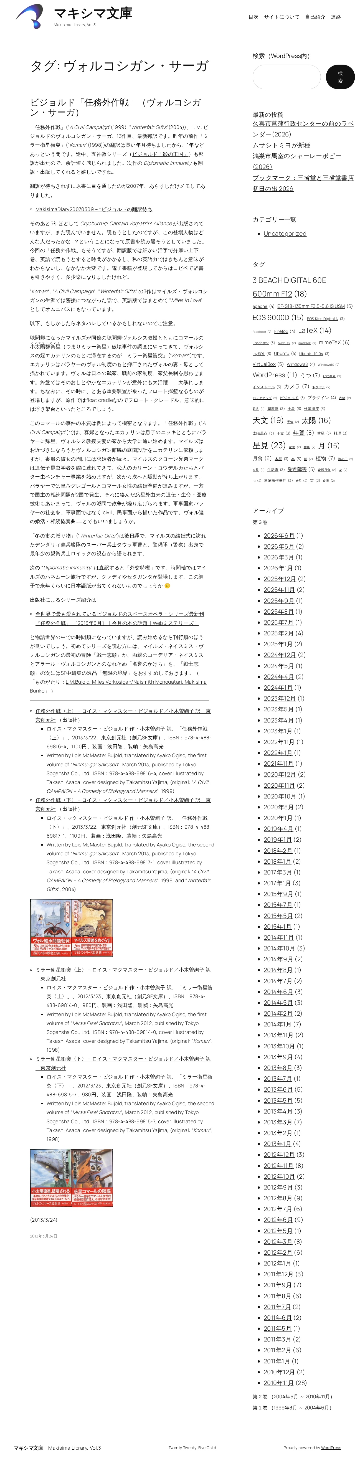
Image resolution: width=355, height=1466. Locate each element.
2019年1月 (278, 839)
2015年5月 (278, 916)
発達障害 (301, 469)
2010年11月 (279, 1383)
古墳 (345, 398)
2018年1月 (277, 861)
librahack (264, 342)
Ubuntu (285, 353)
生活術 (276, 469)
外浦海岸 (314, 408)
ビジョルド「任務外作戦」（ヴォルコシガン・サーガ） (115, 107)
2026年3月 (279, 557)
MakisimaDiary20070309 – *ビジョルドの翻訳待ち (94, 209)
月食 (262, 458)
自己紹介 (315, 16)
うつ (310, 375)
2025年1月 (278, 644)
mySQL (262, 353)
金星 (302, 481)
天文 (269, 420)
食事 (329, 481)
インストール (267, 386)
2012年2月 (278, 1252)
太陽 (317, 420)
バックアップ (265, 398)
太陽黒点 (263, 433)
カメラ (297, 386)
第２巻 (260, 1396)
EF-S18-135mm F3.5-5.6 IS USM (315, 306)
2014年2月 (278, 1013)
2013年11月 (279, 1035)
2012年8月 (278, 1198)
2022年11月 (279, 742)
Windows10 (328, 365)
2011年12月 (279, 1274)
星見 (269, 445)
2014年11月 (279, 937)
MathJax (287, 343)
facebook (262, 332)
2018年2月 (278, 850)
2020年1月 (278, 818)
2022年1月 (278, 753)
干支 (284, 433)
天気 (293, 422)
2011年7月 (277, 1307)
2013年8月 (278, 1068)
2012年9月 (278, 1187)
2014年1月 (278, 1024)
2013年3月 (278, 1122)
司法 (259, 409)
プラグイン (322, 397)
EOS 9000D (279, 317)
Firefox (284, 331)
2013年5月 (278, 1100)
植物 (326, 458)
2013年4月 (278, 1111)
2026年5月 (279, 546)
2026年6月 (279, 535)
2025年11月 (279, 589)
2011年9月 (278, 1285)
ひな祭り (332, 376)
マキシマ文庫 (93, 12)
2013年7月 (278, 1078)
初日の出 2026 (273, 188)
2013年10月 (279, 1046)
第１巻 (260, 1407)
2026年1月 (278, 568)
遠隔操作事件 (278, 480)
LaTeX (315, 330)
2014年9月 (278, 959)
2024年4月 (279, 677)
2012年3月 (278, 1241)
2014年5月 (278, 1002)
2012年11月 (279, 1165)
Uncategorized (285, 233)
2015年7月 (278, 905)
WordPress (275, 374)
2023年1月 (278, 731)
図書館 (276, 408)
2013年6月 (278, 1089)
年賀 (304, 432)
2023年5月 (279, 709)
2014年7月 (278, 981)
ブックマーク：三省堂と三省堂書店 (303, 178)
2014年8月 (278, 970)
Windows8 (301, 364)
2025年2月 (279, 633)
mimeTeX (334, 342)
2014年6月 (278, 992)
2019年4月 (278, 829)
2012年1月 (277, 1263)
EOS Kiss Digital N (326, 318)
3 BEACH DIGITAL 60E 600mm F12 (289, 287)
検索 (340, 77)
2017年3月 (278, 872)
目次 (253, 16)
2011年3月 (277, 1339)
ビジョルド (292, 397)
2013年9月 (278, 1057)
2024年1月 (278, 687)
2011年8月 (277, 1296)
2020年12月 (280, 774)
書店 (310, 447)
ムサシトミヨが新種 (282, 145)
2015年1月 (278, 926)
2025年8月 (279, 611)
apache (264, 306)
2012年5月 (278, 1231)
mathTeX (307, 343)
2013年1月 (277, 1144)
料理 (341, 433)
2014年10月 (279, 948)
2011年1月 (277, 1361)
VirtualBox (268, 364)
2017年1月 (277, 883)
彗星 (324, 433)
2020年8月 (279, 807)
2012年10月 (279, 1176)
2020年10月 (280, 796)
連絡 (336, 16)
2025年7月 (279, 622)
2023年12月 (280, 698)
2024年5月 (279, 666)
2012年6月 (278, 1220)
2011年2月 (277, 1350)
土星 (294, 408)
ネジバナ (321, 387)
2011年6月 (278, 1317)
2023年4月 (279, 720)
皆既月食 (327, 470)
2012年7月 (278, 1209)
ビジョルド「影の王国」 (160, 154)
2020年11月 (279, 785)
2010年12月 (279, 1372)
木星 (282, 458)
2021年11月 (279, 763)
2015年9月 (278, 894)
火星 (259, 470)
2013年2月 (278, 1133)
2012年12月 (279, 1154)
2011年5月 (278, 1328)
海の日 (345, 459)
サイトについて (282, 16)
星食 (295, 447)
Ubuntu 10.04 (314, 353)
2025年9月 (279, 601)
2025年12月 (280, 579)
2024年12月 (280, 655)
